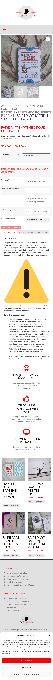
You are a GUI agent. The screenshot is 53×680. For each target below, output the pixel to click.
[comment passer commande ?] (26, 432)
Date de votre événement (10, 189)
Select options (11, 505)
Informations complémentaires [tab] (32, 232)
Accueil (7, 106)
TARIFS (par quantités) (11, 155)
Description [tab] (9, 232)
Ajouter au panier (11, 227)
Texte (3, 197)
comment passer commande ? (26, 440)
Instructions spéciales (8, 210)
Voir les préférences (26, 674)
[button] (49, 635)
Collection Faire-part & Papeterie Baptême (23, 109)
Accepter (26, 660)
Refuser (26, 667)
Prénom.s (4, 180)
